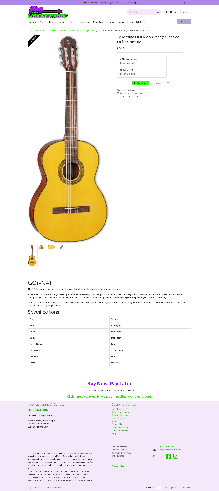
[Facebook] (184, 3)
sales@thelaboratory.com (169, 449)
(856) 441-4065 (39, 410)
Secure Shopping (119, 418)
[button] (32, 139)
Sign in (186, 12)
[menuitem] (33, 21)
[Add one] (128, 83)
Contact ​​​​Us (184, 21)
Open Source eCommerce (180, 487)
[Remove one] (119, 83)
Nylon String (92, 30)
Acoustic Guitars (75, 30)
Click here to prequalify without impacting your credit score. (109, 396)
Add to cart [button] (141, 83)
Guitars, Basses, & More (53, 30)
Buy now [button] (157, 83)
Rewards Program (120, 415)
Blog (113, 433)
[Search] (158, 12)
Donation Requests (120, 430)
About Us (115, 421)
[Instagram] (189, 3)
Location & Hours (119, 427)
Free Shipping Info (120, 409)
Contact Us (116, 424)
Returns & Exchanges (121, 412)
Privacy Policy (117, 466)
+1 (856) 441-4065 (166, 446)
